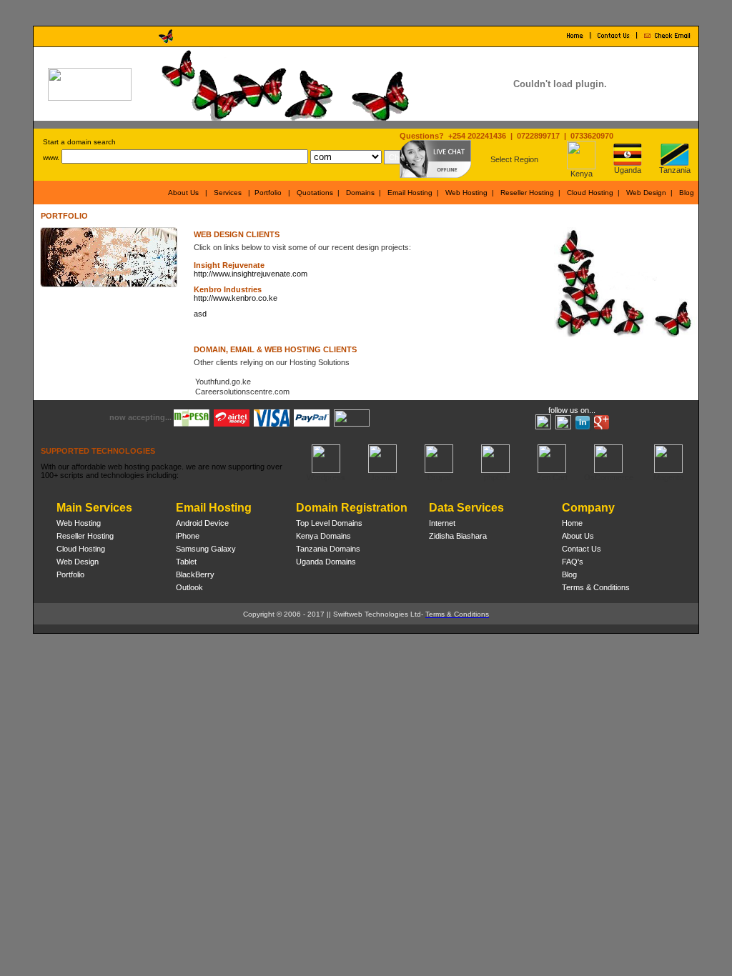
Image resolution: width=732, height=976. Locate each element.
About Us (183, 192)
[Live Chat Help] (435, 175)
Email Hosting (409, 192)
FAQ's (572, 561)
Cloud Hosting (590, 192)
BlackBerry (195, 574)
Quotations (315, 192)
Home (572, 523)
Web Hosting (466, 192)
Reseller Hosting (527, 192)
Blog (686, 192)
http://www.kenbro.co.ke (235, 298)
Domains (360, 192)
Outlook (189, 587)
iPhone (187, 536)
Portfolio (268, 192)
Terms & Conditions (596, 587)
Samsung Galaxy (206, 548)
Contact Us (581, 548)
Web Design (646, 192)
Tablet (186, 561)
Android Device (202, 523)
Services (228, 192)
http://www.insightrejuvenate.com (250, 273)
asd (200, 313)
